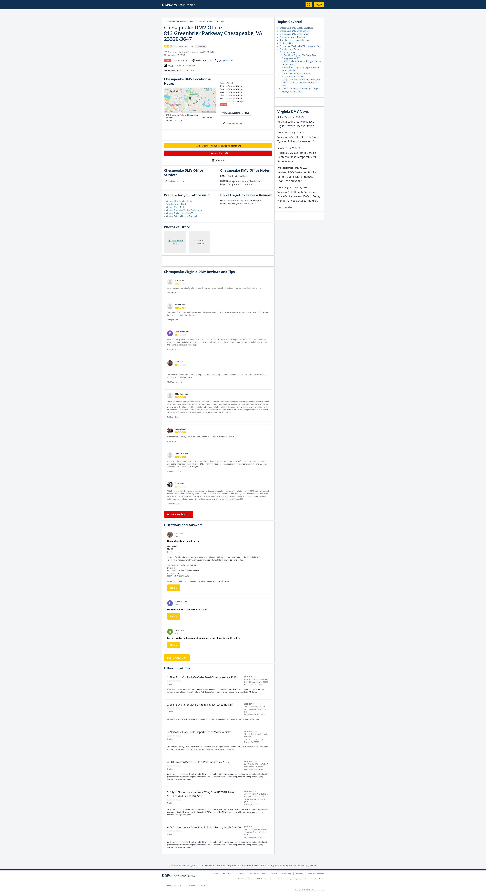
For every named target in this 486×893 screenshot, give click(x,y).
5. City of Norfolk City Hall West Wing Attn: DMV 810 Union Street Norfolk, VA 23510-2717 (301, 82)
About (264, 873)
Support (274, 873)
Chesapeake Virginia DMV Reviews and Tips (299, 46)
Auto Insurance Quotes (177, 204)
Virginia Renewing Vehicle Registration (184, 210)
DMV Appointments (171, 21)
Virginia (182, 21)
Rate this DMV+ (201, 46)
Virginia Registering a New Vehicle (182, 213)
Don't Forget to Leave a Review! (294, 40)
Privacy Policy (286, 873)
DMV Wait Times (262, 879)
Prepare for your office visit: (292, 37)
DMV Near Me (240, 873)
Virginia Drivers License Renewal (181, 216)
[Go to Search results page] (309, 4)
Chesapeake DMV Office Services (294, 31)
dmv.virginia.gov (234, 123)
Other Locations (287, 52)
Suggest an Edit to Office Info (182, 65)
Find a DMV (226, 873)
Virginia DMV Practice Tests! (179, 201)
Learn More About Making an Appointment (220, 145)
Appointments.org (178, 5)
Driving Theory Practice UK (296, 879)
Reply (173, 587)
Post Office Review (317, 879)
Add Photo (220, 160)
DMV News (253, 873)
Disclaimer (299, 873)
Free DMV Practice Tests (243, 879)
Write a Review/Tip (220, 153)
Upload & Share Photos (175, 242)
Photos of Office (287, 43)
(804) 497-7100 (226, 60)
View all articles (284, 207)
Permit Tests (277, 879)
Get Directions (208, 117)
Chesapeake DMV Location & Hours (296, 27)
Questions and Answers (290, 49)
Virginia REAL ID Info (175, 207)
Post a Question (177, 657)
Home (215, 873)
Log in (319, 4)
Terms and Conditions (315, 873)
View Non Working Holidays (235, 112)
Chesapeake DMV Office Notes (293, 34)
